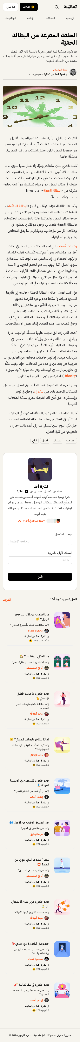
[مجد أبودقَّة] (46, 713)
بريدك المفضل (63, 534)
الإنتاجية (70, 441)
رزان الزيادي (36, 755)
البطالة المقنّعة (17, 205)
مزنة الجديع (36, 834)
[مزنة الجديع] (46, 834)
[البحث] (56, 7)
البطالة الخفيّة (52, 190)
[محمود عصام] (46, 630)
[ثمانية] (70, 7)
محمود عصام (35, 631)
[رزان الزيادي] (46, 755)
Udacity (69, 375)
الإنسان (57, 441)
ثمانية (47, 74)
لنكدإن (38, 391)
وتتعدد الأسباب (67, 246)
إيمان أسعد (36, 797)
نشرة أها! (60, 74)
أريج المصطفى (34, 668)
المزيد (7, 600)
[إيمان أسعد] (46, 797)
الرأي (34, 441)
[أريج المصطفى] (46, 668)
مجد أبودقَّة (36, 714)
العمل (45, 441)
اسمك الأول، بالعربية (60, 553)
